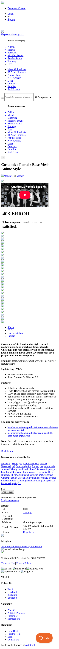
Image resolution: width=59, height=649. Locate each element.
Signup (11, 19)
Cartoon (20, 466)
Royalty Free (29, 532)
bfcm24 (10, 472)
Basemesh (6, 466)
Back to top (7, 451)
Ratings (11, 336)
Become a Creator (16, 8)
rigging (27, 466)
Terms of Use (8, 563)
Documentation (15, 333)
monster (32, 472)
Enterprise (13, 616)
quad (43, 480)
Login (11, 13)
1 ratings (27, 512)
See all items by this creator (28, 546)
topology (50, 469)
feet (51, 475)
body (14, 469)
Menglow (8, 176)
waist (44, 472)
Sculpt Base (16, 477)
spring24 (50, 480)
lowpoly (18, 472)
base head (33, 475)
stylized (52, 477)
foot (38, 480)
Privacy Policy (23, 563)
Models (20, 176)
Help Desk (13, 631)
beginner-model (47, 466)
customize (11, 480)
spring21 (16, 483)
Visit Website (8, 546)
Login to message (10, 500)
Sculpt (15, 463)
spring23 (43, 477)
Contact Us (13, 639)
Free (10, 64)
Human (24, 475)
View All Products (17, 69)
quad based (28, 463)
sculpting (21, 480)
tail (13, 466)
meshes (43, 463)
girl (20, 463)
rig (9, 463)
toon (3, 480)
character (30, 480)
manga (35, 477)
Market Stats (14, 618)
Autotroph (30, 645)
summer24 (6, 475)
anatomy (27, 477)
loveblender (24, 469)
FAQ (10, 330)
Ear (47, 475)
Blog (10, 636)
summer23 (6, 469)
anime (42, 475)
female (4, 463)
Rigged (35, 466)
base (3, 472)
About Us (12, 610)
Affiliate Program (16, 613)
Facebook (12, 592)
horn (25, 472)
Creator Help (14, 634)
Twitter (11, 589)
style (39, 472)
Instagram (12, 595)
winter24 (5, 477)
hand (36, 463)
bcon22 (16, 475)
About (11, 327)
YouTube (12, 597)
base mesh (6, 483)
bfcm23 (34, 469)
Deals (10, 80)
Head (50, 472)
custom (41, 469)
